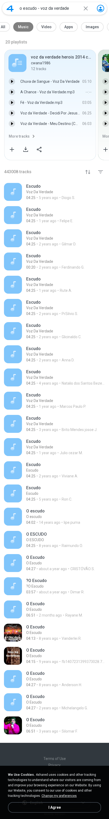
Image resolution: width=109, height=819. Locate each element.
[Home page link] (10, 8)
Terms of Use (54, 759)
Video (46, 27)
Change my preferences (59, 796)
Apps (68, 27)
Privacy (54, 765)
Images (92, 27)
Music (23, 27)
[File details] (54, 192)
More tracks (19, 136)
